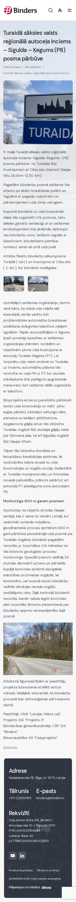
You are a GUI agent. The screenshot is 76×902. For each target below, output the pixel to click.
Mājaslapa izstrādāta (24, 887)
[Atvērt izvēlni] (69, 10)
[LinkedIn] (22, 856)
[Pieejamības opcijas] (60, 10)
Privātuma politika (21, 870)
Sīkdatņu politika (48, 870)
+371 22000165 (20, 798)
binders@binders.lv (50, 798)
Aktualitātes (33, 67)
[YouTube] (13, 856)
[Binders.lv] (20, 10)
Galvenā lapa (12, 67)
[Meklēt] (50, 10)
